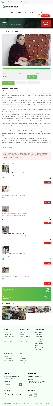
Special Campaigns (24, 339)
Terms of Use (23, 363)
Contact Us (6, 363)
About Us (6, 356)
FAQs (21, 356)
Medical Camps (23, 341)
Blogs (36, 345)
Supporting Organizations (41, 339)
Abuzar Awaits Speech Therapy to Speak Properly (13, 273)
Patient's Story (8, 83)
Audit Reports (38, 336)
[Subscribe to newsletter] (20, 384)
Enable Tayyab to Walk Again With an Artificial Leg (13, 253)
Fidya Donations (8, 341)
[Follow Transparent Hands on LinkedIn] (16, 394)
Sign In (19, 2)
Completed (32, 77)
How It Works (38, 332)
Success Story (33, 83)
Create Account (25, 2)
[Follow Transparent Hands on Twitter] (12, 394)
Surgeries (22, 334)
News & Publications (9, 360)
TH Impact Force (8, 358)
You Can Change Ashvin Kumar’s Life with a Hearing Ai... (15, 213)
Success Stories (39, 343)
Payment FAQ (23, 358)
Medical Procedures (25, 336)
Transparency (38, 334)
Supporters (21, 83)
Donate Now (45, 15)
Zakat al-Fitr (7, 339)
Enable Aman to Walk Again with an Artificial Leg (13, 233)
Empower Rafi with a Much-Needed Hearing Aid (13, 192)
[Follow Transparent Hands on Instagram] (9, 394)
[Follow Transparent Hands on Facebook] (5, 394)
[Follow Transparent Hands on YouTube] (20, 394)
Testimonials (38, 341)
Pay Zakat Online (8, 334)
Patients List (23, 332)
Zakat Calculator (13, 2)
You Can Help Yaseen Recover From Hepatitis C (13, 172)
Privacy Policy (23, 360)
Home (3, 24)
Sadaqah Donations (9, 336)
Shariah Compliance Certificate (40, 348)
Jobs (5, 365)
